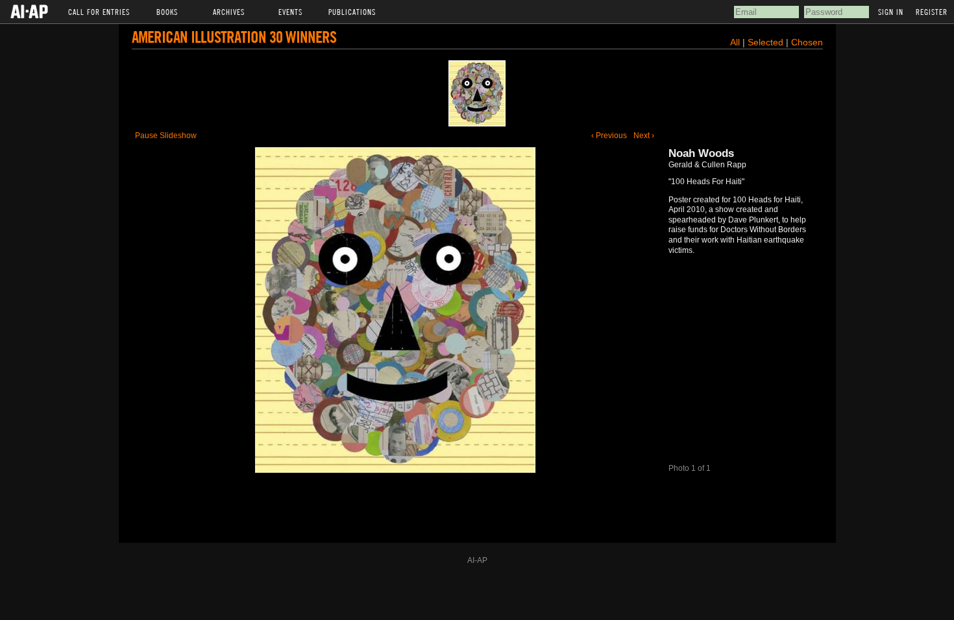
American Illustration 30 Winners (234, 37)
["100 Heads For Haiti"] (477, 93)
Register (932, 11)
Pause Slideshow (166, 135)
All (735, 42)
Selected (767, 42)
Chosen (807, 42)
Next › (643, 135)
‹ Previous (609, 135)
